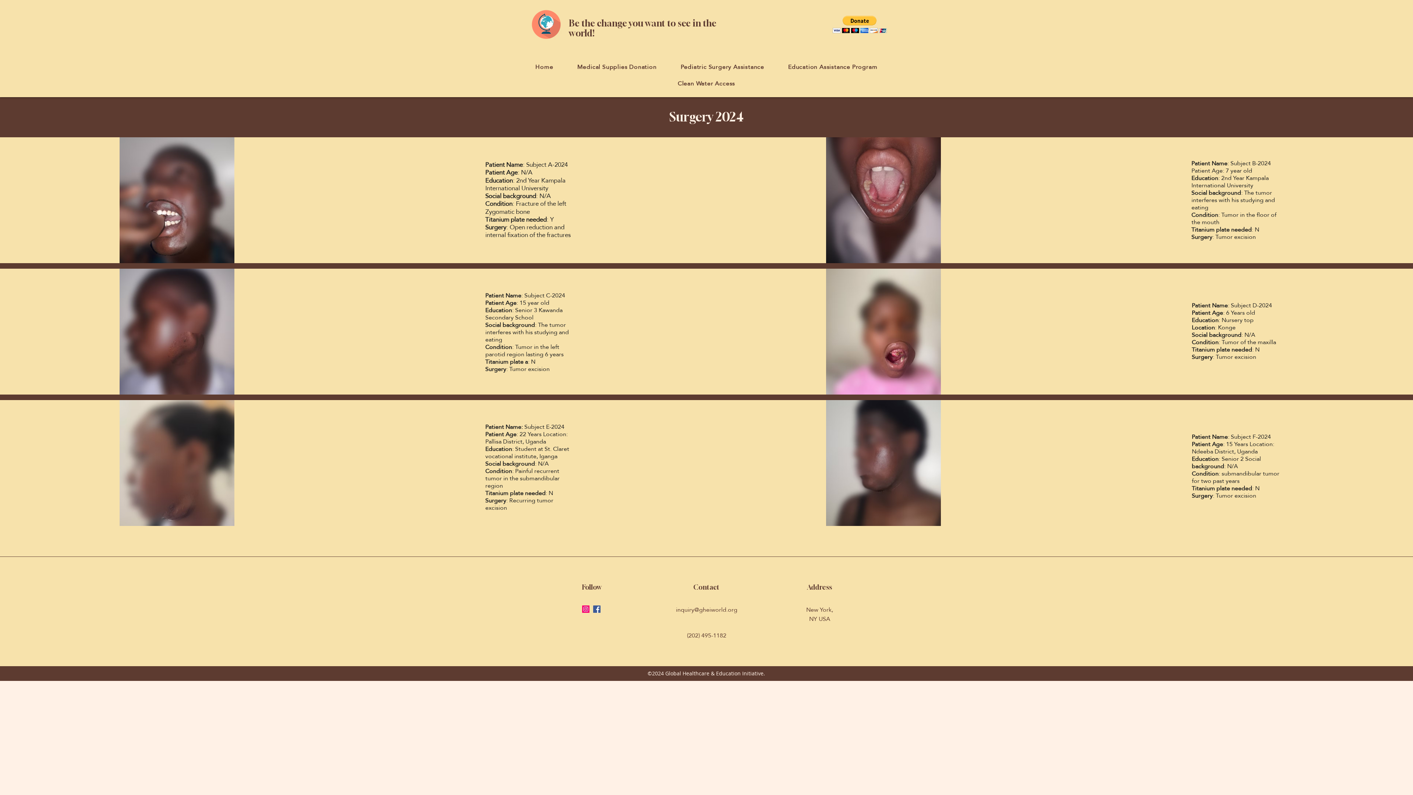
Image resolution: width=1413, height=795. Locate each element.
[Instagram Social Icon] (585, 609)
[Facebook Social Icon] (597, 609)
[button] (860, 24)
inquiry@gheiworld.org (706, 609)
